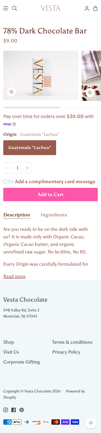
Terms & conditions (72, 342)
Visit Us (11, 352)
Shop (8, 342)
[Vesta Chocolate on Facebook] (13, 410)
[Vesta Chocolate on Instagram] (5, 410)
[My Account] (85, 8)
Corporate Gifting (21, 362)
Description (16, 215)
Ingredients (54, 215)
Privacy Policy (66, 352)
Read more (14, 276)
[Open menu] (4, 8)
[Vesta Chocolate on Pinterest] (21, 410)
